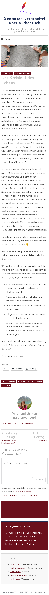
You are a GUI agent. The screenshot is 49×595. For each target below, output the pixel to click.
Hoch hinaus (15, 579)
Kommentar (39, 479)
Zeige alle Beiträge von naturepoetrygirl (18, 423)
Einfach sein (15, 564)
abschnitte (10, 381)
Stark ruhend (15, 572)
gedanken (24, 381)
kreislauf (38, 381)
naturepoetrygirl (22, 74)
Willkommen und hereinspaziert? (10, 437)
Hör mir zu (39, 436)
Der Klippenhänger (18, 568)
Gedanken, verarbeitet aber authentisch (24, 21)
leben (7, 385)
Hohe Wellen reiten (18, 575)
